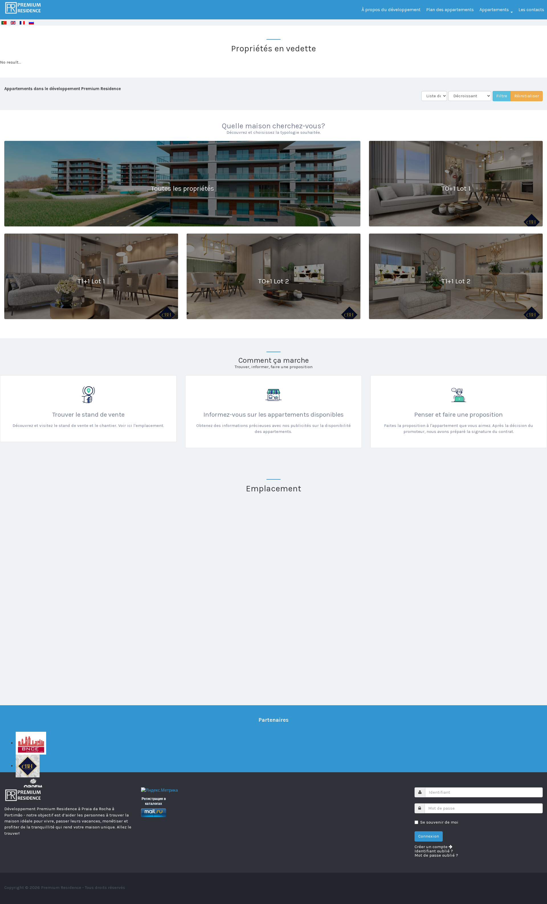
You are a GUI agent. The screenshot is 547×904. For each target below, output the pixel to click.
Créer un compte (432, 846)
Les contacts (531, 9)
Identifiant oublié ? (434, 851)
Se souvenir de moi (439, 822)
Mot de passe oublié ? (436, 855)
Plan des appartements (450, 9)
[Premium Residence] (23, 8)
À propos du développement (391, 9)
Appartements (494, 9)
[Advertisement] (171, 653)
